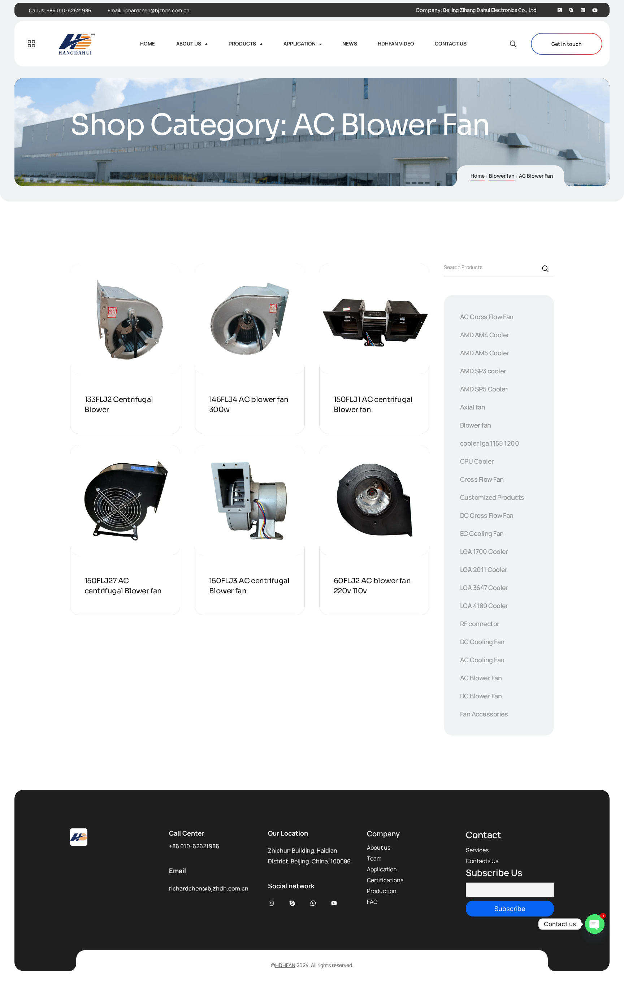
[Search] (546, 268)
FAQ (372, 902)
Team (374, 858)
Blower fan (502, 175)
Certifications (385, 880)
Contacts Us (482, 861)
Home (478, 175)
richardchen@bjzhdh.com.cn (155, 10)
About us (378, 848)
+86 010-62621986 (69, 10)
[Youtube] (595, 10)
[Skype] (571, 10)
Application (382, 869)
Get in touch (566, 43)
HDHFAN (285, 965)
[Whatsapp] (583, 10)
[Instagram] (560, 10)
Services (477, 850)
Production (381, 891)
